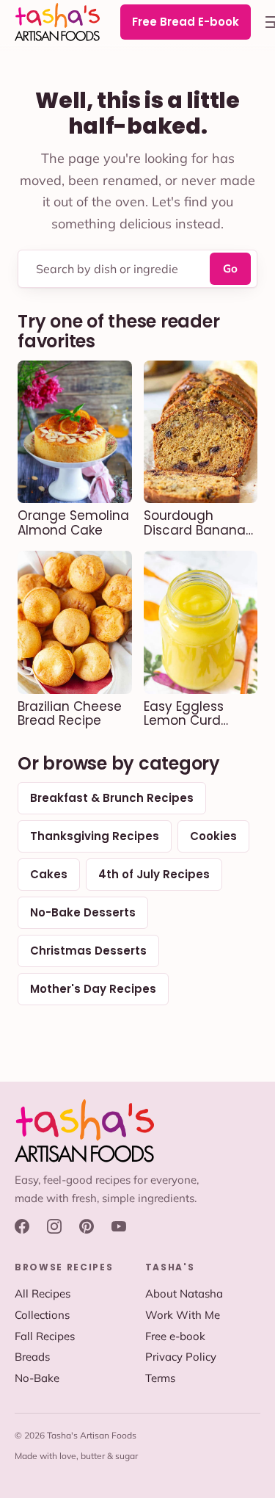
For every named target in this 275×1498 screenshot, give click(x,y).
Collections (42, 1315)
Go (230, 268)
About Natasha (184, 1293)
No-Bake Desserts (83, 912)
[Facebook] (22, 1226)
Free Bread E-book (185, 21)
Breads (32, 1357)
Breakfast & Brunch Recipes (112, 798)
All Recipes (42, 1293)
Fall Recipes (45, 1336)
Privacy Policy (180, 1357)
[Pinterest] (86, 1226)
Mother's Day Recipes (93, 988)
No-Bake (37, 1378)
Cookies (213, 836)
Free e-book (175, 1336)
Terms (160, 1378)
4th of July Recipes (154, 874)
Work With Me (182, 1315)
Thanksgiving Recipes (94, 836)
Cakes (48, 874)
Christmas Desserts (88, 950)
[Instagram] (54, 1226)
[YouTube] (119, 1226)
